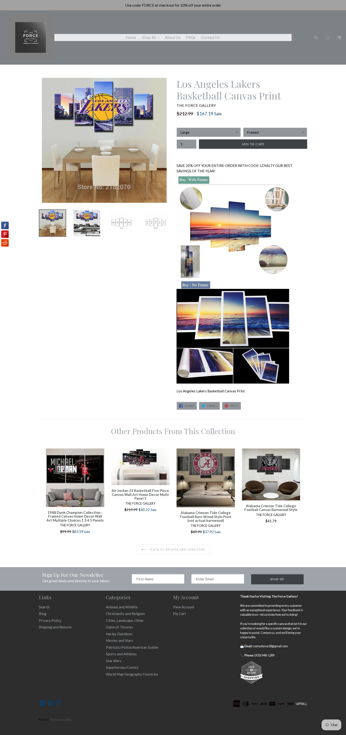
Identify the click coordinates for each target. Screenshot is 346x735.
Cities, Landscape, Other (125, 620)
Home (131, 37)
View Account (183, 607)
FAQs (191, 37)
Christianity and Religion (125, 613)
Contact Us (210, 37)
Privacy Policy (50, 620)
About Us (173, 37)
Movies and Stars (119, 640)
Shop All (152, 37)
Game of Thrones (119, 627)
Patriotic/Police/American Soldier (132, 647)
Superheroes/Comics (122, 667)
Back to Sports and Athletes (177, 549)
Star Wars (113, 661)
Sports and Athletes (121, 654)
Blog (42, 613)
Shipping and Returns (55, 627)
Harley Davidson (119, 634)
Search (44, 607)
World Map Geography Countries (132, 674)
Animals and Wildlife (122, 607)
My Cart (179, 613)
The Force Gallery (60, 719)
